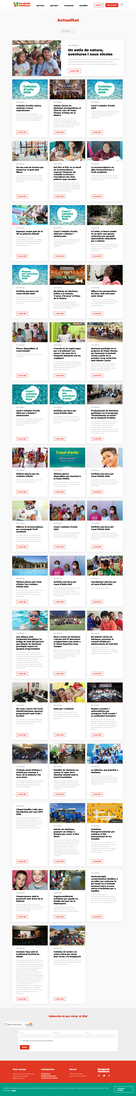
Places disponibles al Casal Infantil (27, 349)
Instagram (99, 1076)
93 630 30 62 (45, 1074)
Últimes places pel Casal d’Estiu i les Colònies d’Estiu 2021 (28, 584)
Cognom (55, 1033)
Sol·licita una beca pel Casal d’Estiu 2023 (102, 475)
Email (87, 1033)
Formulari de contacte (49, 1078)
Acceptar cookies (120, 1089)
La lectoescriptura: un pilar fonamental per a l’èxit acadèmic (102, 169)
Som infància (73, 45)
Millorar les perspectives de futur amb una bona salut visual (104, 293)
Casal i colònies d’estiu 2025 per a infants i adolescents (65, 233)
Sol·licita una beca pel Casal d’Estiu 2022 (102, 528)
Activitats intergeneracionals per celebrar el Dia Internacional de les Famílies (103, 834)
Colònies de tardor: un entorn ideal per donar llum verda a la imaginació (67, 954)
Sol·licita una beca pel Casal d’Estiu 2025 (27, 292)
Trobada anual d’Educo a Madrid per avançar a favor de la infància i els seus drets (29, 773)
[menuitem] (121, 4)
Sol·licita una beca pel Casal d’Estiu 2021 (65, 583)
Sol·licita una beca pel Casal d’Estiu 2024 (65, 411)
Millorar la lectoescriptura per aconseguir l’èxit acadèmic (29, 529)
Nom (21, 1033)
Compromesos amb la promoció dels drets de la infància (29, 898)
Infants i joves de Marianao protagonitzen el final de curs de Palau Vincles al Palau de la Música (67, 110)
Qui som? (40, 6)
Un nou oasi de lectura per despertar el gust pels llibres (30, 169)
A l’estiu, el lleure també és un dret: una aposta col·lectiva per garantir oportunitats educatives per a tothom (103, 236)
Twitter (104, 1076)
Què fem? (54, 6)
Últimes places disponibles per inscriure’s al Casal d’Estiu (67, 476)
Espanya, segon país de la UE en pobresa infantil (29, 232)
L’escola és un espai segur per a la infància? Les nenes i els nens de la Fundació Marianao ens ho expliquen (67, 353)
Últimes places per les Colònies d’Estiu (27, 475)
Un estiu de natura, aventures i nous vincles (90, 52)
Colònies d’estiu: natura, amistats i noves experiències (28, 108)
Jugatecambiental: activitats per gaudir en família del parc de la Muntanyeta (66, 900)
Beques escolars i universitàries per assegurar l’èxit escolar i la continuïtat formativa (104, 712)
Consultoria (68, 6)
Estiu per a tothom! (64, 709)
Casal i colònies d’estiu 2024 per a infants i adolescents (28, 413)
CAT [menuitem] (121, 4)
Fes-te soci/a (112, 5)
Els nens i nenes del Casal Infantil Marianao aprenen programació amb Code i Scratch (29, 712)
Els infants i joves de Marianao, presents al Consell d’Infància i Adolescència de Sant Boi (104, 640)
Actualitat (83, 6)
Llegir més (74, 71)
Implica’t (98, 5)
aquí (14, 1091)
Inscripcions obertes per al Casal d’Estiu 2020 (103, 583)
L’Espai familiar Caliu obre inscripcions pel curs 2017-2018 (29, 811)
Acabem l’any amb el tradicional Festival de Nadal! (27, 954)
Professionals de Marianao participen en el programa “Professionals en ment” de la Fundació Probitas (104, 414)
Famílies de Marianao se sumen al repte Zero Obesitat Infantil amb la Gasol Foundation (66, 773)
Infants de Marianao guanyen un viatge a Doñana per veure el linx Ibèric (66, 833)
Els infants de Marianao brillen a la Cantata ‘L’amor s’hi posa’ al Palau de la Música (67, 295)
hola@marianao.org (48, 1076)
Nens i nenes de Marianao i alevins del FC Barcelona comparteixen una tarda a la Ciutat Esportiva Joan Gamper (67, 642)
